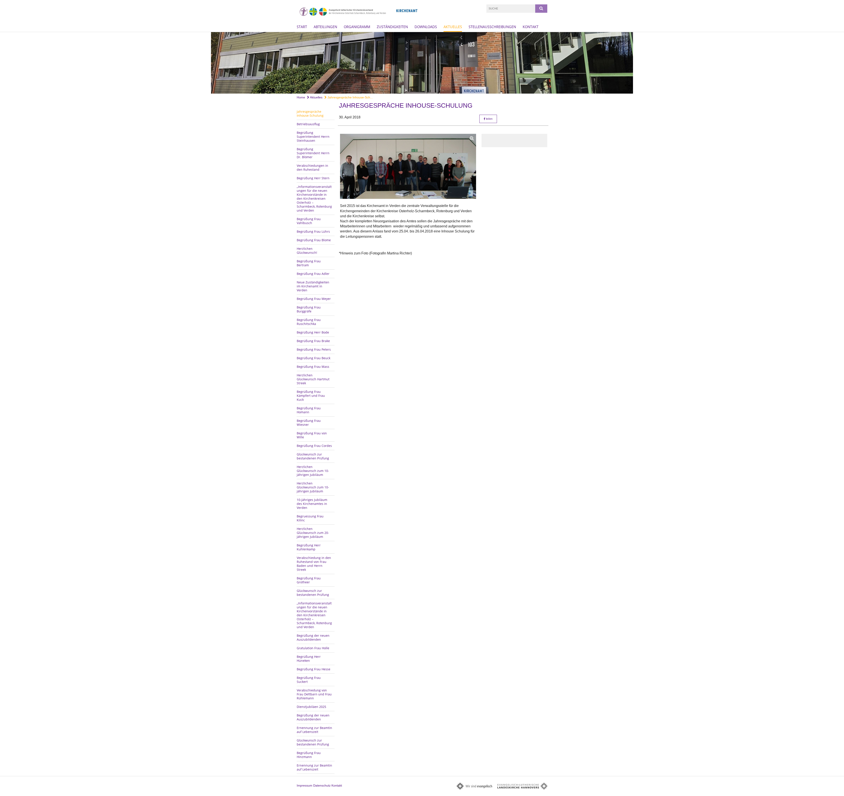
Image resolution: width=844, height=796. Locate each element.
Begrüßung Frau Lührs (313, 231)
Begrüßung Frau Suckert (309, 680)
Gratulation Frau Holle (313, 648)
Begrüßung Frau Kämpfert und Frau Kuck (311, 396)
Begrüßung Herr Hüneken (309, 659)
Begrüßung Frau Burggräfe (309, 309)
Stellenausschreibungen (492, 26)
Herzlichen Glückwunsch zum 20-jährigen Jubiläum (313, 533)
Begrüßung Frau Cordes (314, 446)
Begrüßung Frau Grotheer (309, 580)
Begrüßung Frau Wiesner (309, 423)
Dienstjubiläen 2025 (311, 707)
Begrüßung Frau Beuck (313, 358)
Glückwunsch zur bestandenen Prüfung (313, 456)
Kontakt (530, 26)
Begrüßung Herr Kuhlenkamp (309, 547)
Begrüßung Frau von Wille (312, 435)
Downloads (426, 26)
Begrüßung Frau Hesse (313, 669)
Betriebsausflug (308, 124)
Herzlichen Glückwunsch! (307, 251)
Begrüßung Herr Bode (313, 332)
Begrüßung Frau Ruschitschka (309, 322)
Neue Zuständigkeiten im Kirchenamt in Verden (313, 286)
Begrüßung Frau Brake (313, 341)
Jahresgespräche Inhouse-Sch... (350, 97)
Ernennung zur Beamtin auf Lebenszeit (314, 730)
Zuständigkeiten (392, 26)
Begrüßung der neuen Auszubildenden (313, 637)
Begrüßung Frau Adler (313, 274)
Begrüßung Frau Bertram (309, 263)
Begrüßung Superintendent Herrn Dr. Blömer (313, 153)
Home (301, 97)
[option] (422, 63)
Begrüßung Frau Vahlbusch (309, 221)
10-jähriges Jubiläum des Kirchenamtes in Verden (312, 504)
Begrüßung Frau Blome (314, 240)
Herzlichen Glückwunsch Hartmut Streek (313, 379)
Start (302, 26)
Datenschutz (322, 785)
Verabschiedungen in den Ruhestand (312, 167)
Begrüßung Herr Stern (313, 178)
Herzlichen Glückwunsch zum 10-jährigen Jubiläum (313, 471)
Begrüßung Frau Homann (309, 410)
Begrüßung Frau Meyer (314, 299)
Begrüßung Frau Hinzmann (309, 755)
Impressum (304, 785)
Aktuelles (453, 26)
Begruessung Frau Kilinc (310, 518)
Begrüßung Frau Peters (314, 349)
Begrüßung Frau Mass (313, 366)
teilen (489, 118)
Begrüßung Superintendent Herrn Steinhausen (313, 137)
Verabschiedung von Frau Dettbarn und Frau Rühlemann (314, 694)
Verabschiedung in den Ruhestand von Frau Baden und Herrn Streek (314, 564)
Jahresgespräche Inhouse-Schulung (310, 113)
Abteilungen (325, 26)
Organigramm (357, 26)
